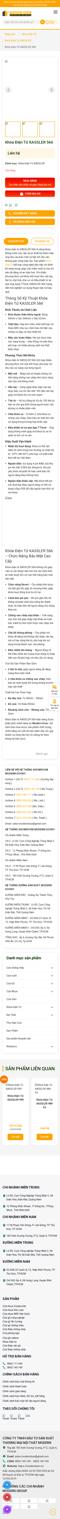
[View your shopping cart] (55, 22)
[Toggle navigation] (55, 11)
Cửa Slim (11, 999)
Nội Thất (11, 1014)
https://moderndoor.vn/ (31, 1466)
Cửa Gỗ (10, 983)
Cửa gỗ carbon (11, 1337)
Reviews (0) (42, 241)
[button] (51, 90)
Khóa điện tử (10, 1341)
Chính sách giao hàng (14, 1391)
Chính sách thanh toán (15, 1386)
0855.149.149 (14, 1367)
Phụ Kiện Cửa (13, 1022)
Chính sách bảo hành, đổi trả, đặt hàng (24, 1396)
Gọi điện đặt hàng (25, 213)
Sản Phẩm (12, 1030)
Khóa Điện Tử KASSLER (31, 163)
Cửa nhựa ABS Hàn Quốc (16, 1313)
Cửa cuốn (11, 975)
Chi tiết (15, 1136)
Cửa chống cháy (15, 967)
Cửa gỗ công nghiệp (14, 1317)
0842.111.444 (14, 1363)
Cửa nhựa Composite (14, 1306)
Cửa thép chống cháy (14, 1329)
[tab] (16, 241)
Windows (11, 1046)
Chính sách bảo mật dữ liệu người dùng (24, 1400)
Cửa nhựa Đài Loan (13, 1309)
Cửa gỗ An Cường (12, 1321)
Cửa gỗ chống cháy (13, 1325)
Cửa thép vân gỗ (12, 1345)
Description (16, 241)
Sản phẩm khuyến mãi (18, 1038)
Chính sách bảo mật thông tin (19, 1381)
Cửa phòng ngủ (11, 1333)
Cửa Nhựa (11, 991)
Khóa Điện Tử (13, 1007)
